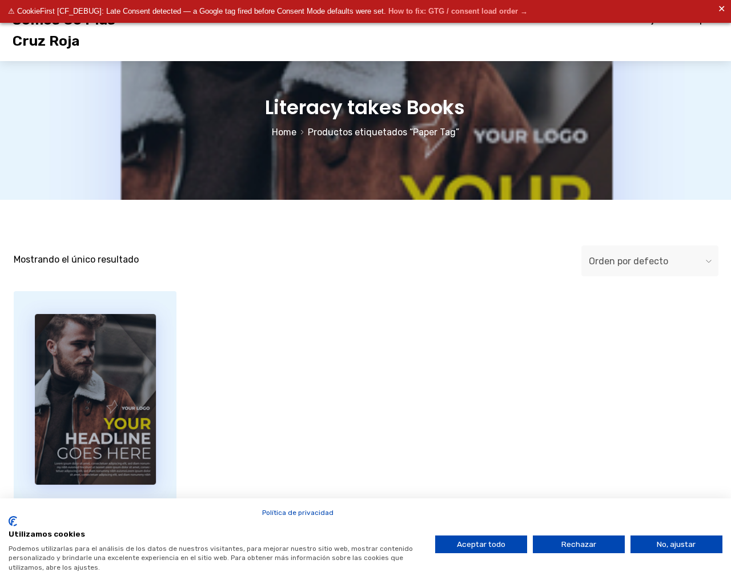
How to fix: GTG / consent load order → (458, 11)
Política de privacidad (298, 513)
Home (284, 132)
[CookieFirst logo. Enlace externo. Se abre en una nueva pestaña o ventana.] (13, 521)
